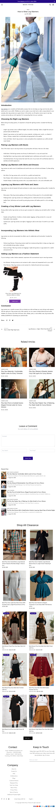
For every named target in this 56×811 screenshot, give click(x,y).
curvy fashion (10, 490)
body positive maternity (13, 472)
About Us (14, 769)
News (28, 9)
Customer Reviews (13, 780)
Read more (4, 376)
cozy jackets (10, 481)
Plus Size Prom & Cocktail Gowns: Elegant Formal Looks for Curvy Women (12, 405)
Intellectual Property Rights (13, 794)
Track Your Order (14, 785)
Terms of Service (14, 792)
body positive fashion (12, 499)
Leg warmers (4, 109)
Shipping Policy (14, 783)
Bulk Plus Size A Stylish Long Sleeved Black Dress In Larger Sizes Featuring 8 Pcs (40, 563)
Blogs (14, 778)
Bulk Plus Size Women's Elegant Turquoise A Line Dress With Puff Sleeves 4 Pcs (40, 604)
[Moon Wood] (28, 4)
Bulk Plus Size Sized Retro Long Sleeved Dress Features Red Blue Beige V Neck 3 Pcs (13, 563)
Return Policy (14, 787)
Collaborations (13, 776)
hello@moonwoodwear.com (15, 750)
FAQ (14, 773)
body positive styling (12, 508)
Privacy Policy (13, 790)
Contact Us (14, 771)
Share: (3, 320)
